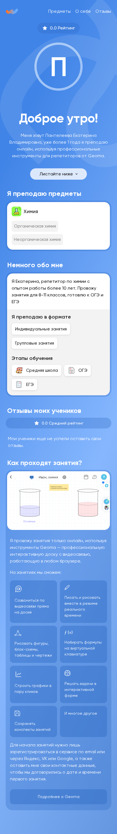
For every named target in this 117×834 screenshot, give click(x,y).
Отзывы (103, 11)
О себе (83, 11)
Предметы (59, 11)
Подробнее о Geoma (59, 796)
